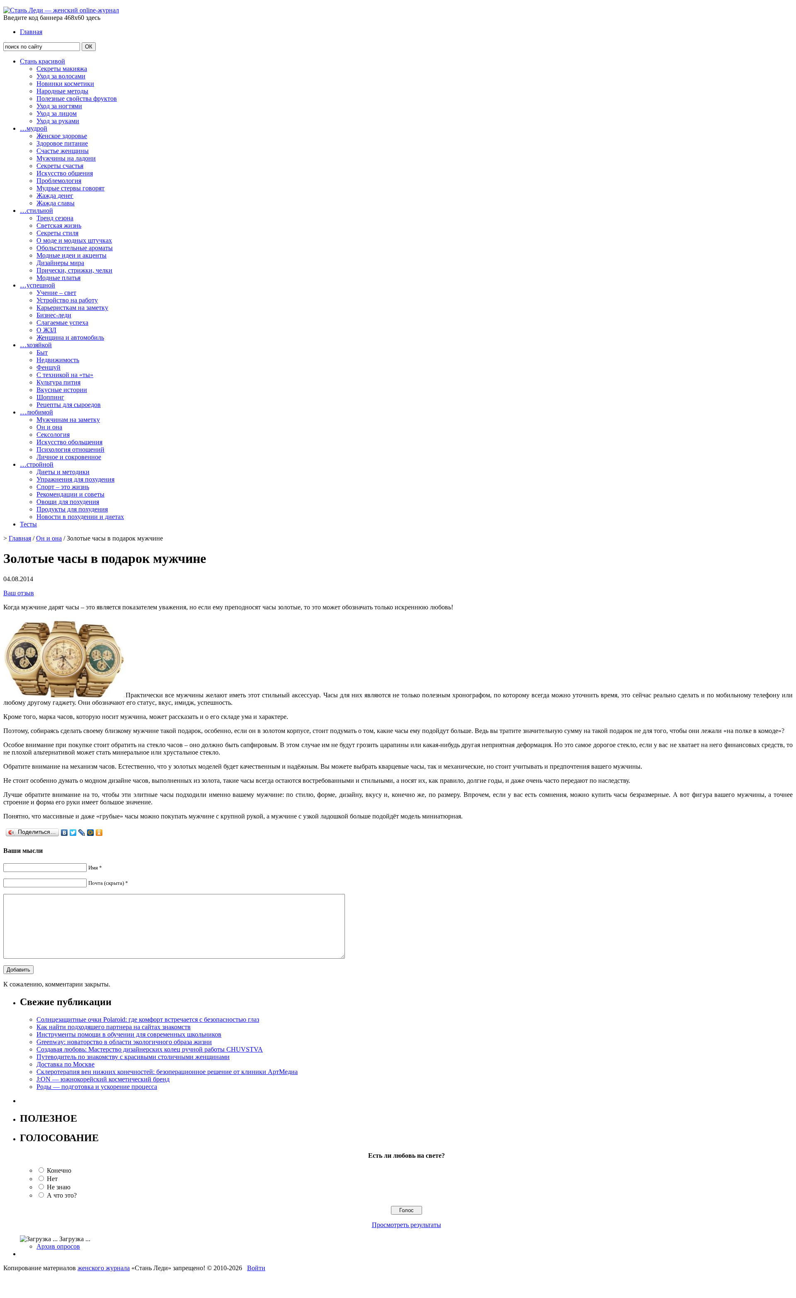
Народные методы (62, 91)
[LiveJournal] (82, 832)
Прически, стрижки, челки (74, 270)
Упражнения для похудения (75, 479)
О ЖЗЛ (46, 330)
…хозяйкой (36, 344)
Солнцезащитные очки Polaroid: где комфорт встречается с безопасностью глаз (147, 1019)
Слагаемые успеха (62, 322)
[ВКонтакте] (64, 832)
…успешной (37, 285)
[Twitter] (73, 832)
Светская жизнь (58, 225)
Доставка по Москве (65, 1064)
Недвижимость (57, 359)
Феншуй (48, 367)
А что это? (62, 1195)
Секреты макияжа (61, 68)
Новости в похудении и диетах (80, 516)
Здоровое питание (62, 143)
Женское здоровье (61, 135)
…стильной (36, 210)
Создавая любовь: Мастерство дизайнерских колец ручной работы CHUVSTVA (149, 1049)
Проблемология (58, 180)
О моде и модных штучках (74, 240)
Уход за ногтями (59, 106)
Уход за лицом (56, 113)
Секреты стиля (57, 232)
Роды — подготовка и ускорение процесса (96, 1086)
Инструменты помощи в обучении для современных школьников (128, 1034)
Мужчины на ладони (66, 158)
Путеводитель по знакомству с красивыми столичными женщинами (133, 1056)
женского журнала (104, 1267)
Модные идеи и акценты (71, 255)
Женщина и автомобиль (70, 337)
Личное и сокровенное (68, 456)
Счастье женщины (62, 150)
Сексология (53, 434)
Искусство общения (64, 173)
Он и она (49, 427)
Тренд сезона (54, 218)
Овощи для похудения (67, 501)
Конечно (59, 1170)
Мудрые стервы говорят (70, 188)
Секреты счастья (59, 165)
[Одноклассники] (99, 832)
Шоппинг (50, 397)
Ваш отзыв (18, 593)
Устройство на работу (67, 300)
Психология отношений (70, 449)
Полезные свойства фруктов (76, 98)
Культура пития (58, 382)
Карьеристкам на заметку (72, 307)
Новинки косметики (65, 83)
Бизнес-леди (53, 315)
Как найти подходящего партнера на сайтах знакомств (113, 1026)
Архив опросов (58, 1246)
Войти (256, 1267)
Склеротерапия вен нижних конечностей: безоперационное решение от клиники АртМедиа (167, 1071)
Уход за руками (57, 120)
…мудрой (33, 128)
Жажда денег (54, 195)
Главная (31, 31)
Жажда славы (55, 203)
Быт (42, 352)
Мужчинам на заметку (68, 419)
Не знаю (58, 1187)
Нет (52, 1178)
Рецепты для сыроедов (68, 404)
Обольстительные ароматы (74, 247)
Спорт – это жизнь (62, 486)
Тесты (28, 524)
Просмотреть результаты (406, 1224)
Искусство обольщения (69, 442)
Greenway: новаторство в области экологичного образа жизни (124, 1041)
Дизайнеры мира (60, 262)
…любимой (36, 412)
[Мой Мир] (90, 832)
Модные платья (58, 277)
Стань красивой (42, 61)
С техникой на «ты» (64, 374)
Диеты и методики (63, 471)
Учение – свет (56, 292)
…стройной (36, 464)
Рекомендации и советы (70, 494)
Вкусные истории (61, 389)
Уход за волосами (60, 76)
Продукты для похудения (72, 509)
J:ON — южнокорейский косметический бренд (103, 1079)
